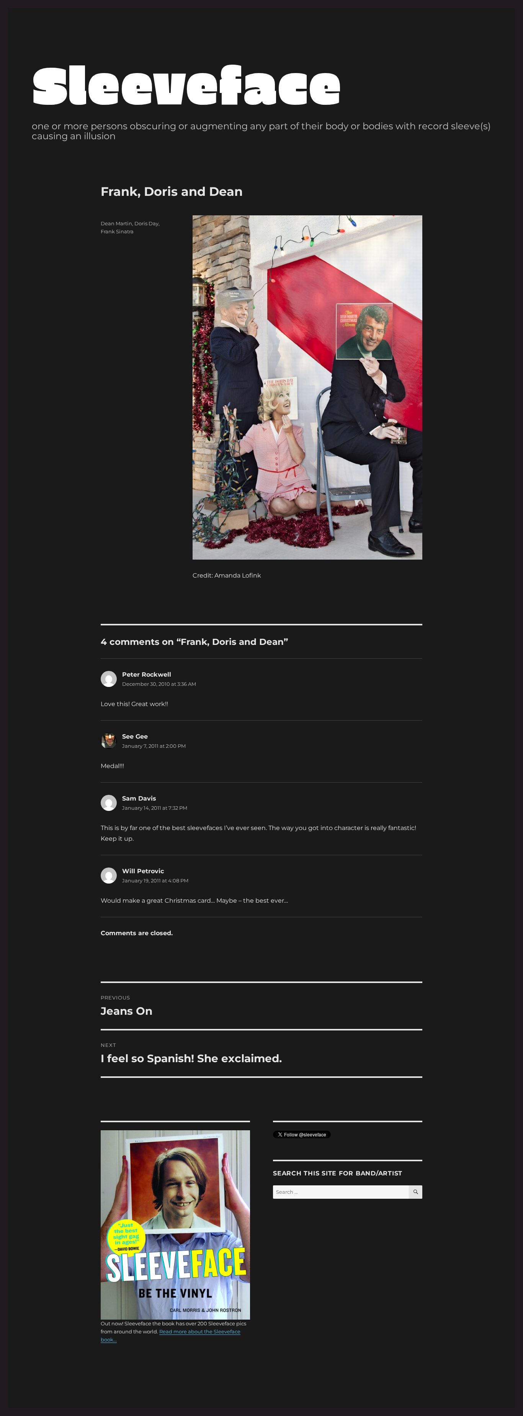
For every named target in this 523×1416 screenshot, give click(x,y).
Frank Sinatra (117, 231)
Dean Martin (116, 223)
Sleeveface (187, 83)
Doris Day (146, 223)
